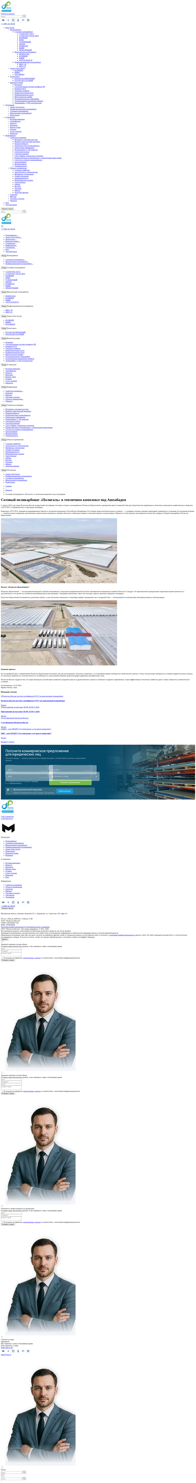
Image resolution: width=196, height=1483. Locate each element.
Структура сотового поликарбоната (28, 160)
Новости (13, 123)
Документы (9, 895)
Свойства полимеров (18, 138)
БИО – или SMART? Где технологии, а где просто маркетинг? (26, 733)
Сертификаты (15, 121)
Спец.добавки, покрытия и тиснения (29, 156)
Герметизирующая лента (24, 93)
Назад (4, 255)
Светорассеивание (22, 154)
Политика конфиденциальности (13, 927)
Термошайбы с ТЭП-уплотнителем (28, 103)
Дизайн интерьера (22, 176)
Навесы (17, 190)
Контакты (14, 125)
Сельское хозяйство (22, 170)
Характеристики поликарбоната (27, 146)
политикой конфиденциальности (122, 935)
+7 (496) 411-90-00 (8, 24)
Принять (4, 939)
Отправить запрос (8, 960)
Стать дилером (15, 131)
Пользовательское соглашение (38, 927)
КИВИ (21, 48)
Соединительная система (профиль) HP (30, 87)
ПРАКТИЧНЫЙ (25, 50)
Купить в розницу (8, 14)
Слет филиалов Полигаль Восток (14, 723)
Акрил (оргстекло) (17, 107)
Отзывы (13, 129)
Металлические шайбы (23, 97)
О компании (10, 117)
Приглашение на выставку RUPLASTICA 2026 (20, 712)
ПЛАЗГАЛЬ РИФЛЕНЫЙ (25, 78)
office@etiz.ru (6, 1355)
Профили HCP (20, 89)
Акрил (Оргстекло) (17, 68)
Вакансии (14, 133)
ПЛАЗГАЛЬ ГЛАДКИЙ (24, 81)
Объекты (13, 201)
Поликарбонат (15, 30)
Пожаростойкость (21, 144)
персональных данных (32, 958)
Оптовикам (9, 105)
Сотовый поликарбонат (24, 32)
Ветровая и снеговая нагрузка (26, 140)
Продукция (9, 28)
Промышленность (21, 178)
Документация (11, 205)
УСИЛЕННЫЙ (25, 42)
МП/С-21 (22, 66)
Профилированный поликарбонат (28, 62)
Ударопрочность (21, 166)
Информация (10, 135)
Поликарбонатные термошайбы (27, 99)
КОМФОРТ (23, 46)
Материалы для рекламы (24, 174)
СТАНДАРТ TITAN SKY (29, 36)
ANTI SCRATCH (25, 60)
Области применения (18, 168)
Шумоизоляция (20, 164)
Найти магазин (65, 791)
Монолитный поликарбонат (25, 52)
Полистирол (15, 76)
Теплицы (18, 188)
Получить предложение (70, 782)
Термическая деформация (24, 148)
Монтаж (13, 197)
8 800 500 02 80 (7, 1348)
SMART (22, 44)
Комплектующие (16, 83)
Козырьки (18, 85)
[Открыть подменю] (25, 260)
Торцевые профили (22, 91)
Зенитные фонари (21, 192)
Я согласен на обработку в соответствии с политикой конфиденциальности (42, 958)
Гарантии (9, 889)
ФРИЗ (21, 40)
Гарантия (13, 195)
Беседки (18, 186)
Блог (7, 203)
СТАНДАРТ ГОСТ (26, 34)
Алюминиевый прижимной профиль (29, 101)
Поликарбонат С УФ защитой (26, 150)
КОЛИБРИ (23, 38)
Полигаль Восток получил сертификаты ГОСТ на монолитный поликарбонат (33, 701)
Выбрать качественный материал (27, 142)
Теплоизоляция (20, 162)
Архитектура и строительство (26, 172)
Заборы (17, 184)
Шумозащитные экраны (24, 180)
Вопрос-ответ (15, 127)
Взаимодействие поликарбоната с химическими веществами (38, 158)
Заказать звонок (7, 209)
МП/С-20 (22, 64)
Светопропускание (22, 152)
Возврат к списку (7, 742)
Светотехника (20, 182)
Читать (3, 705)
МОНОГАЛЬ (24, 54)
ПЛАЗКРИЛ (19, 74)
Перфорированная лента (24, 95)
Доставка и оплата (17, 199)
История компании (17, 119)
